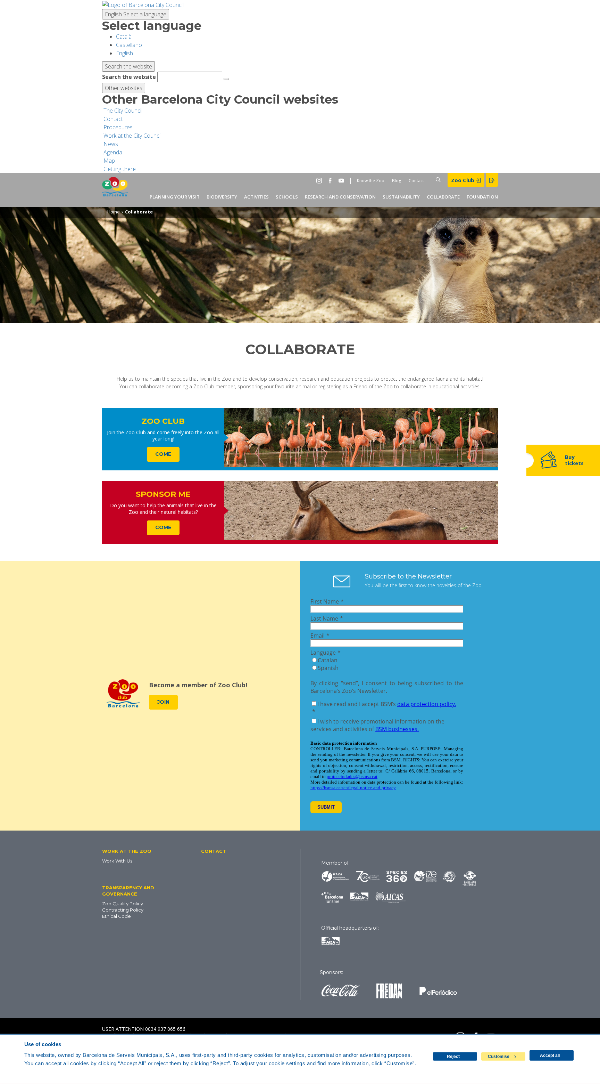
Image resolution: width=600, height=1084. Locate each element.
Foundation (482, 197)
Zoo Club (463, 180)
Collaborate (443, 197)
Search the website (129, 77)
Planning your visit (175, 197)
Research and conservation (340, 197)
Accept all (550, 1055)
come (163, 454)
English (135, 14)
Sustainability (401, 197)
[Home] (115, 190)
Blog (396, 181)
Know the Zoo (370, 181)
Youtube (343, 180)
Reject (453, 1056)
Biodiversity (222, 197)
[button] (140, 851)
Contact (416, 181)
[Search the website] (226, 79)
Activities (256, 197)
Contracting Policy (122, 910)
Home (113, 212)
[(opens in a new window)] (143, 4)
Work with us (117, 861)
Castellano (129, 45)
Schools (287, 197)
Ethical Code (116, 916)
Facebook (331, 180)
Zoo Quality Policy (122, 903)
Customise (498, 1056)
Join (163, 702)
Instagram (320, 180)
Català (124, 36)
